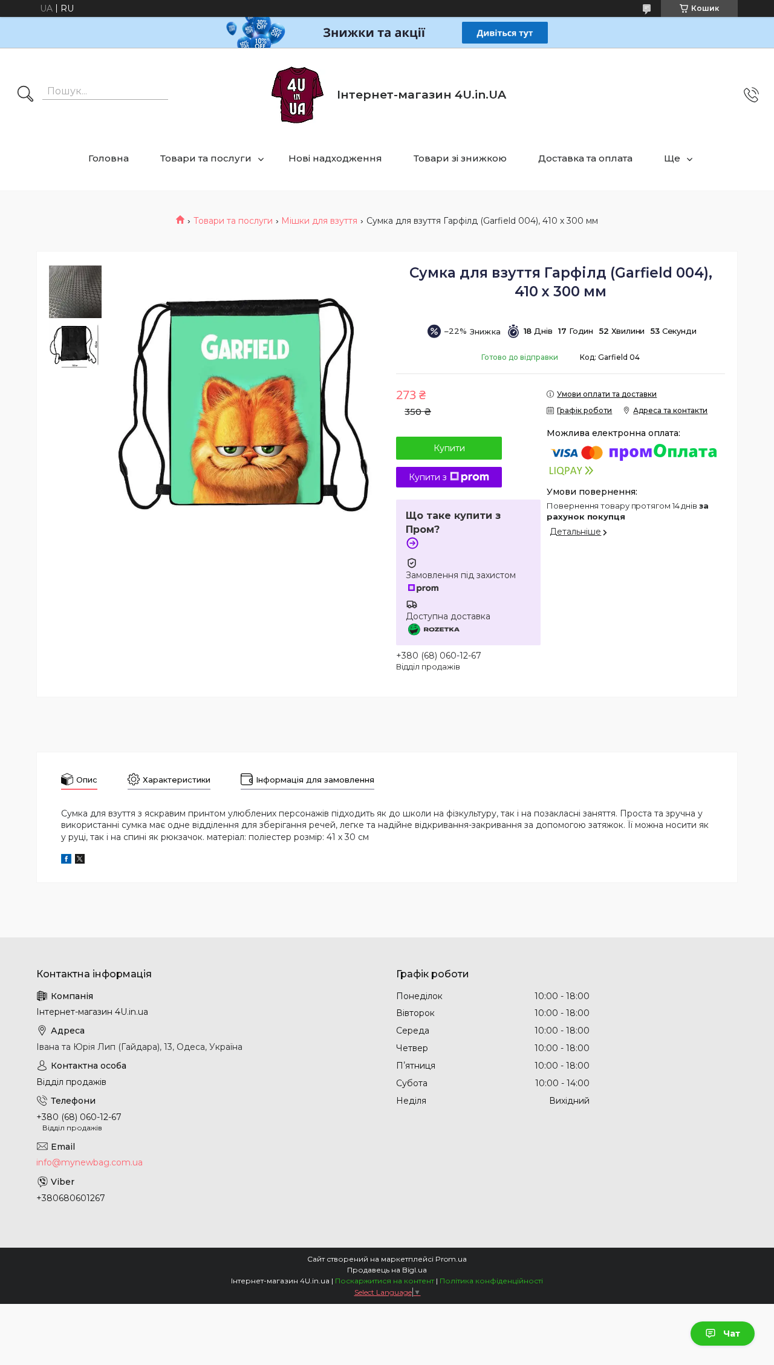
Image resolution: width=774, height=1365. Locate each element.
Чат (731, 1333)
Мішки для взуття (319, 220)
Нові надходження (335, 158)
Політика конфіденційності (491, 1280)
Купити (449, 448)
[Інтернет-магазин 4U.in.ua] (297, 95)
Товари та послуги (206, 158)
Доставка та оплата (585, 158)
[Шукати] (25, 94)
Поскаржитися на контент (384, 1280)
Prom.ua (451, 1258)
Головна (108, 158)
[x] (80, 860)
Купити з (428, 477)
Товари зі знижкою (460, 158)
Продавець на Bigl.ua (387, 1269)
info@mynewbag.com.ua (89, 1162)
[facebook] (66, 860)
